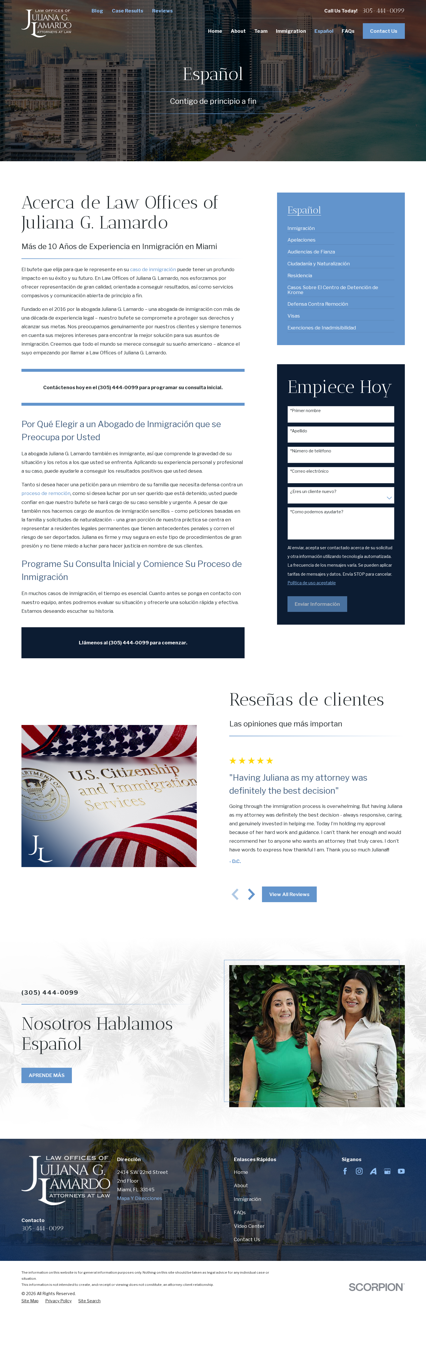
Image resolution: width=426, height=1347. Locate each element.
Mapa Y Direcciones (139, 1198)
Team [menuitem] (260, 31)
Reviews (162, 11)
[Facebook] (345, 1171)
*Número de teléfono (310, 451)
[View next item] (251, 894)
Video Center (249, 1226)
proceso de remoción (45, 493)
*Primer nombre (305, 410)
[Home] (46, 23)
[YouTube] (401, 1171)
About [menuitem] (238, 31)
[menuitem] (301, 226)
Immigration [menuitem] (291, 31)
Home (241, 1172)
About (241, 1185)
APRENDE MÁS (47, 1075)
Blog (97, 11)
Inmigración (247, 1199)
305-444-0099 (383, 11)
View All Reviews (289, 894)
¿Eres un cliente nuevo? (313, 491)
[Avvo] (373, 1171)
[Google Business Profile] (387, 1171)
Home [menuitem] (215, 31)
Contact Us (383, 31)
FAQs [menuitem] (348, 31)
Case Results (127, 11)
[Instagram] (359, 1171)
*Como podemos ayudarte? (316, 512)
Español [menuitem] (324, 31)
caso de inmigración (153, 269)
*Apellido (298, 431)
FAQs (240, 1212)
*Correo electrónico (309, 471)
